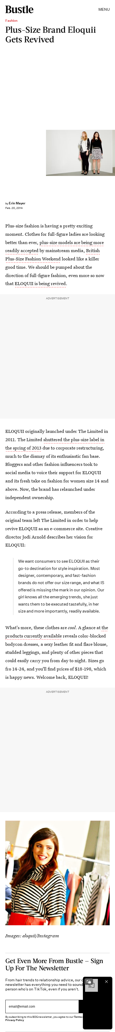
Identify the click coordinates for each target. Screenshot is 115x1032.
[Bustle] (19, 9)
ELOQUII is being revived (40, 283)
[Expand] (89, 981)
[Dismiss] (106, 981)
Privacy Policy (14, 1020)
